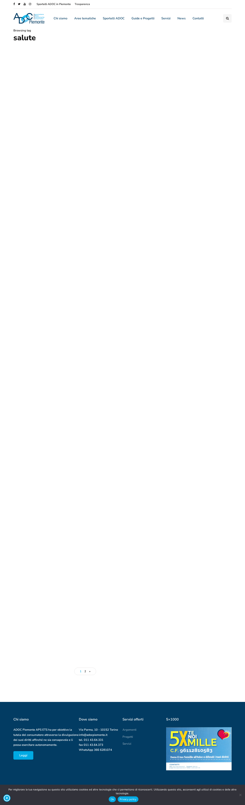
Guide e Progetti (142, 18)
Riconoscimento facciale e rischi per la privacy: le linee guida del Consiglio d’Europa (212, 582)
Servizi (166, 18)
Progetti (127, 737)
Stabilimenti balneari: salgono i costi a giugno (195, 395)
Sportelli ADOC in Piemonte (54, 4)
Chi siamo (60, 18)
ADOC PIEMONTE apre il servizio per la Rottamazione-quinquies (197, 248)
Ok (112, 799)
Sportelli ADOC (114, 18)
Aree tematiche (85, 18)
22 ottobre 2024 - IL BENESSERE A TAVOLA (46, 570)
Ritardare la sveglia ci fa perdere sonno (120, 247)
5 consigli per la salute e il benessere (114, 354)
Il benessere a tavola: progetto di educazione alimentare (121, 570)
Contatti (198, 18)
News (181, 18)
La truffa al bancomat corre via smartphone (210, 605)
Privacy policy (128, 799)
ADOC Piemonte (25, 256)
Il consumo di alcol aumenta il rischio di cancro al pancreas (43, 247)
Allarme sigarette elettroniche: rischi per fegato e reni (44, 354)
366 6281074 (103, 750)
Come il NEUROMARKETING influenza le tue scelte (197, 470)
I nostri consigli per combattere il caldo (196, 321)
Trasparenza (82, 4)
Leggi (23, 755)
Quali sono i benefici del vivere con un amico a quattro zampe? (119, 462)
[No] (240, 795)
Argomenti (129, 730)
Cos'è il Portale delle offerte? (210, 626)
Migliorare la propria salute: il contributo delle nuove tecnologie (47, 462)
